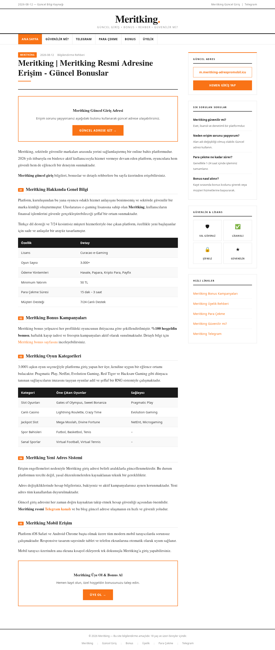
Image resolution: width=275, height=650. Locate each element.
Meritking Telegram (207, 334)
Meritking (137, 18)
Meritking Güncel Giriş (225, 4)
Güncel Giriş (109, 643)
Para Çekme (108, 39)
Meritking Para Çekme (209, 314)
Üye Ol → (98, 595)
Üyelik (148, 39)
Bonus (130, 39)
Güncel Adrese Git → (98, 130)
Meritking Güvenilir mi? (210, 324)
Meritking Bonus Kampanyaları (215, 293)
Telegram (251, 4)
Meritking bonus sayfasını (38, 341)
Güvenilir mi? (57, 39)
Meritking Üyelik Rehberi (211, 304)
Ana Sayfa (30, 39)
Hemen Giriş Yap (222, 85)
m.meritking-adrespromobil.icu (222, 72)
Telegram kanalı (58, 509)
